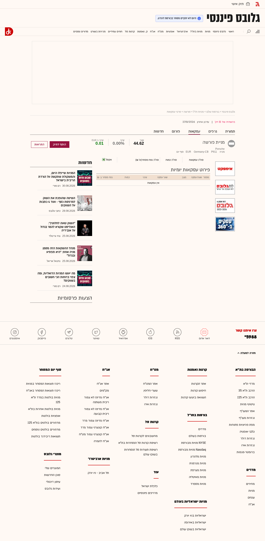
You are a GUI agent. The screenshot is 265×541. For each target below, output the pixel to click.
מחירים (250, 484)
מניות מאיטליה (197, 477)
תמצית (230, 131)
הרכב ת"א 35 (246, 391)
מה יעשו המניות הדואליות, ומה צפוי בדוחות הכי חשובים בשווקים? (56, 277)
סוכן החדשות (52, 475)
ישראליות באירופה (195, 522)
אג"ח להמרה (101, 441)
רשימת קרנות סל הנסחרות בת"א (138, 443)
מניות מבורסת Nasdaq (192, 450)
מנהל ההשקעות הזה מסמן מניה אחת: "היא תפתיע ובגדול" (59, 252)
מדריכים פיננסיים (147, 493)
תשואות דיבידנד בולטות (45, 436)
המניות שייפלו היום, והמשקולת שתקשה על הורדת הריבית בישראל (56, 176)
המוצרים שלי (52, 468)
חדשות (159, 131)
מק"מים (104, 391)
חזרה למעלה (248, 353)
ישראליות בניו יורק (195, 516)
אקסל (109, 159)
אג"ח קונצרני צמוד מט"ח (94, 434)
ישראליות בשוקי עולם (193, 529)
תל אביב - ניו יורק (98, 473)
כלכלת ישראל (149, 486)
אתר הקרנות (198, 384)
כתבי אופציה (247, 432)
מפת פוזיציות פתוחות (242, 425)
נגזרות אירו (248, 445)
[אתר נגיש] (9, 31)
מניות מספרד (198, 484)
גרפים (212, 131)
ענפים (251, 498)
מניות (251, 491)
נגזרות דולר (248, 438)
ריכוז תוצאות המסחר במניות (43, 384)
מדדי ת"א (249, 384)
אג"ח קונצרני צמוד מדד (95, 427)
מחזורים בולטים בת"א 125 (44, 423)
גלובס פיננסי (233, 17)
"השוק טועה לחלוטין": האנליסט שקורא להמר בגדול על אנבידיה (57, 226)
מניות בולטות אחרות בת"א (44, 409)
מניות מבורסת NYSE (193, 443)
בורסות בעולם (197, 436)
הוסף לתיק (59, 144)
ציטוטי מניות (247, 404)
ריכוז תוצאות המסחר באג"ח (43, 391)
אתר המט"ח (150, 384)
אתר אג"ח (103, 384)
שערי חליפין (150, 391)
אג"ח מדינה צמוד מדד (95, 421)
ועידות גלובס (52, 489)
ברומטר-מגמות (246, 452)
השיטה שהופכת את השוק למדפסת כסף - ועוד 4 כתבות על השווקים (57, 201)
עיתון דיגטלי (53, 482)
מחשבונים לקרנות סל (144, 436)
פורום (176, 131)
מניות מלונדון (198, 456)
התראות (39, 144)
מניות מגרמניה (197, 463)
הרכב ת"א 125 (246, 397)
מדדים (202, 429)
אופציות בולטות (50, 416)
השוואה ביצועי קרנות (193, 397)
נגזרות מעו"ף (247, 418)
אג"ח (251, 504)
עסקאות (194, 131)
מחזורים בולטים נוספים (45, 430)
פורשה (187, 111)
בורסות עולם (212, 111)
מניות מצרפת (198, 470)
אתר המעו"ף (247, 411)
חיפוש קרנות (198, 391)
